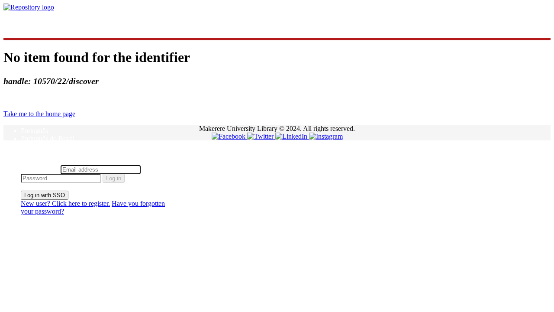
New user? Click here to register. (65, 203)
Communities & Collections (59, 22)
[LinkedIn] (292, 136)
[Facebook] (229, 136)
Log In (30, 161)
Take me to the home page (39, 113)
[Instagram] (326, 136)
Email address (40, 169)
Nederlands (36, 123)
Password (155, 169)
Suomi (30, 146)
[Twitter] (261, 136)
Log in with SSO (44, 195)
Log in (113, 178)
